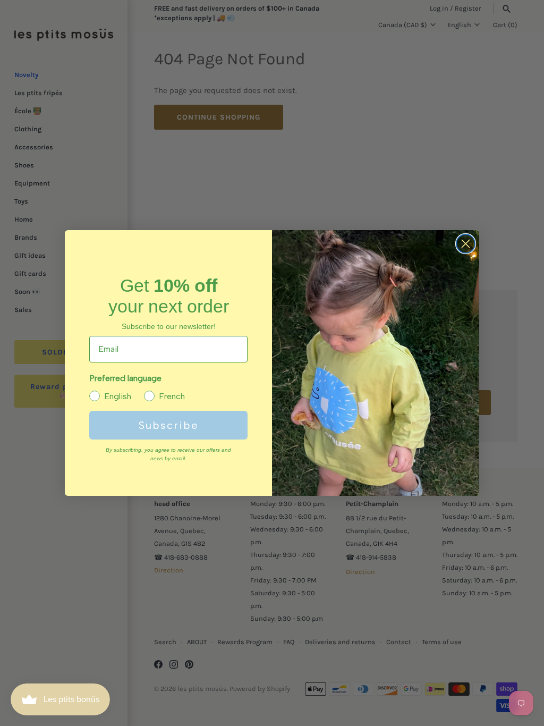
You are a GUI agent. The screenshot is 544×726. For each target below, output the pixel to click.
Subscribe (169, 425)
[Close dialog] (465, 243)
